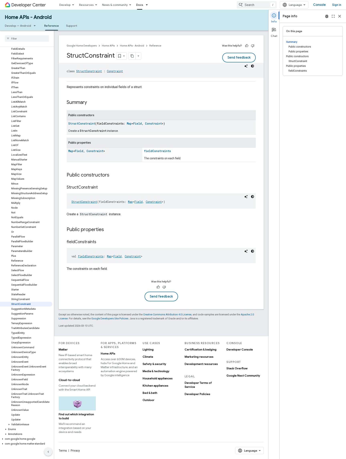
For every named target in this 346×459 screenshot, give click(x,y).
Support (71, 25)
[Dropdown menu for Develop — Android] (36, 25)
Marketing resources (199, 356)
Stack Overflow (236, 368)
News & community (115, 5)
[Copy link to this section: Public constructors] (113, 175)
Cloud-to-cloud (69, 380)
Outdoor (148, 400)
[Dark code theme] (252, 66)
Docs (139, 5)
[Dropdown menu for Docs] (148, 5)
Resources (86, 5)
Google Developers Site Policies (109, 318)
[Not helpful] (253, 46)
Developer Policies (197, 394)
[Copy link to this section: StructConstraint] (102, 187)
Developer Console (239, 349)
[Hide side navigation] (48, 452)
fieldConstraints (157, 151)
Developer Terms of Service (198, 385)
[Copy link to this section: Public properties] (108, 229)
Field (137, 123)
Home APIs (108, 45)
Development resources (201, 364)
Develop (65, 5)
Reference (51, 25)
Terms (63, 450)
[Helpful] (247, 46)
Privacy (75, 450)
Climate (148, 356)
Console (319, 5)
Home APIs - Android (28, 17)
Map (129, 123)
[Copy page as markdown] (132, 56)
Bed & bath (150, 393)
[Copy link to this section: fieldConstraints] (100, 242)
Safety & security (154, 364)
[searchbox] (27, 38)
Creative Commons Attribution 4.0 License (167, 314)
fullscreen (333, 16)
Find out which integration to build (76, 416)
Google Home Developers (82, 45)
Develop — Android (18, 25)
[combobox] (257, 4)
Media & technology (156, 371)
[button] (26, 424)
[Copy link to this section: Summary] (91, 102)
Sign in (336, 4)
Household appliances (158, 378)
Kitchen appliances (155, 385)
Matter (63, 349)
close (339, 16)
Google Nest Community (243, 375)
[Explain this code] (246, 66)
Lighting (148, 349)
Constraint (115, 71)
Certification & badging (200, 349)
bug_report (326, 16)
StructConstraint (89, 71)
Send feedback (238, 58)
